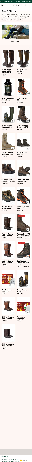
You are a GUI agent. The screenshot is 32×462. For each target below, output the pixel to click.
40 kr (3, 293)
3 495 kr (20, 293)
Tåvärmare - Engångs (21, 317)
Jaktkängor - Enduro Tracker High (23, 262)
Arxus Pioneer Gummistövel (7, 126)
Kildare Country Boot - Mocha (8, 345)
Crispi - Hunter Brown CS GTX (23, 126)
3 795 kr (20, 210)
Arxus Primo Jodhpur (22, 153)
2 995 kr (5, 75)
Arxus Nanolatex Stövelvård (8, 99)
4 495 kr (20, 102)
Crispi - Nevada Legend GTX (23, 180)
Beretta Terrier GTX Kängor (7, 207)
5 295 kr (20, 129)
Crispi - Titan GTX (22, 99)
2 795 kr (4, 156)
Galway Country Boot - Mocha (8, 234)
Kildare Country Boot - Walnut (8, 317)
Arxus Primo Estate (22, 290)
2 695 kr (5, 183)
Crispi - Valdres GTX (23, 207)
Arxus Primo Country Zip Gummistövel (7, 71)
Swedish (25, 460)
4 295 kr (5, 321)
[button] (26, 5)
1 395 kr (4, 210)
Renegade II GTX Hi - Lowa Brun (23, 234)
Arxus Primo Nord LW (22, 70)
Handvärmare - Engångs (8, 290)
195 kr (4, 102)
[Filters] (29, 47)
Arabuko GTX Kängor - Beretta (8, 180)
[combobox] (24, 460)
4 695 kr (5, 238)
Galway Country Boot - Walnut (8, 262)
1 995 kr (4, 129)
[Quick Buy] (12, 65)
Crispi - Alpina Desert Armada (7, 153)
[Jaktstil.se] (16, 5)
